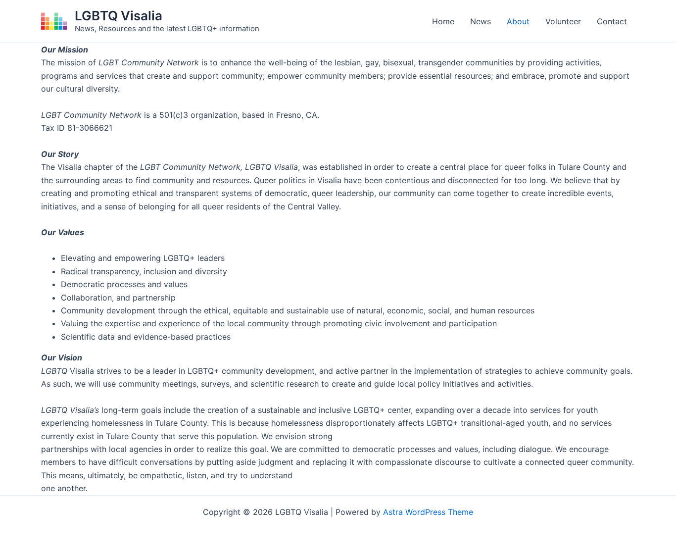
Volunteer (563, 21)
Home (443, 21)
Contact (612, 21)
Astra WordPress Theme (428, 512)
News (480, 21)
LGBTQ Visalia (118, 15)
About (518, 21)
